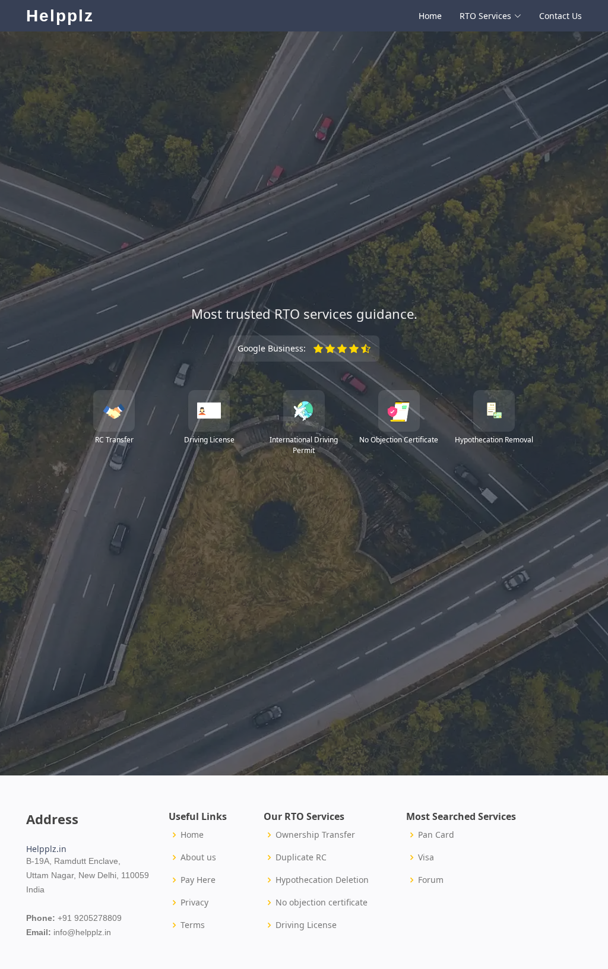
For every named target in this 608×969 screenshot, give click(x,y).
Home (430, 15)
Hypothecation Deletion (322, 880)
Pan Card (436, 835)
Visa (426, 857)
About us (198, 857)
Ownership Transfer (315, 835)
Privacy (194, 902)
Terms (192, 925)
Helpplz (60, 16)
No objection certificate (322, 902)
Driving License (306, 925)
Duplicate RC (301, 857)
